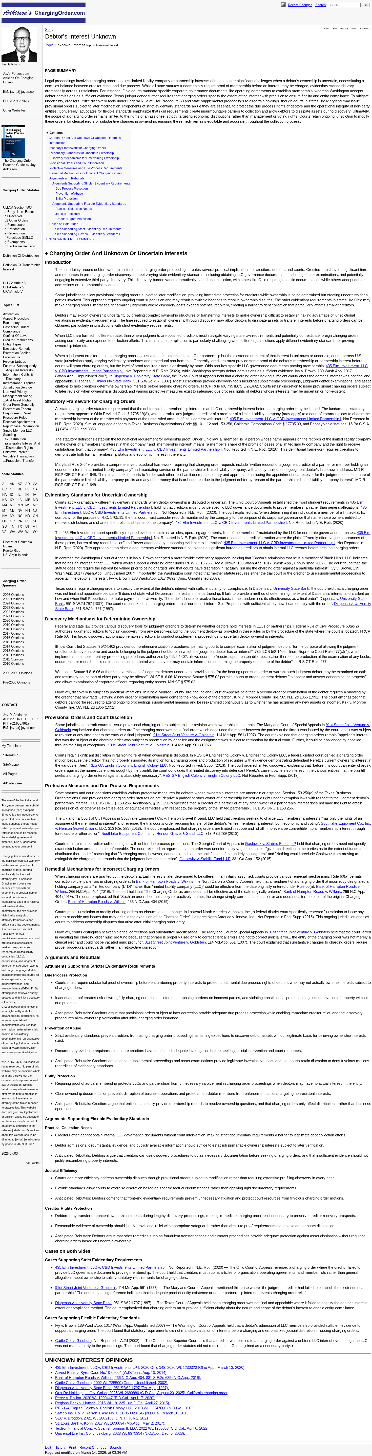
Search (320, 5)
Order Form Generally (19, 405)
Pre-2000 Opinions (16, 682)
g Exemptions (15, 242)
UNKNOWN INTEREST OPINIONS (70, 239)
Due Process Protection (71, 188)
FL (27, 489)
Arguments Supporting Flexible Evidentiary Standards (89, 204)
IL (19, 494)
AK (12, 484)
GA (35, 489)
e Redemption (15, 233)
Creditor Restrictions (18, 340)
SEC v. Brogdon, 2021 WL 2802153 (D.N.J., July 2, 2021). (103, 1418)
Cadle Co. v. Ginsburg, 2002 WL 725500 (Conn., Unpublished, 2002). (111, 1382)
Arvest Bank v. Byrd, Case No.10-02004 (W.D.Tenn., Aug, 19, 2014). (111, 1372)
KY (12, 500)
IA (34, 494)
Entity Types (12, 344)
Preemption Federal (17, 409)
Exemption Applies (16, 353)
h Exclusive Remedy (20, 246)
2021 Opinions (13, 616)
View (326, 28)
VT (35, 526)
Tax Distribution (14, 439)
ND (27, 516)
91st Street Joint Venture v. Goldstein (183, 735)
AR (27, 484)
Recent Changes (300, 5)
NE (12, 510)
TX (20, 526)
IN (27, 494)
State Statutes (13, 474)
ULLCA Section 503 (17, 207)
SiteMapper (11, 764)
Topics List (10, 305)
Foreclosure (11, 357)
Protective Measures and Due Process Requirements (85, 168)
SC (35, 521)
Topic (49, 45)
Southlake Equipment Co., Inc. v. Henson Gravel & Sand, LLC (152, 833)
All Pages (10, 774)
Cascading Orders (16, 327)
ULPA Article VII (15, 287)
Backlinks (365, 28)
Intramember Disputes (19, 383)
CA (35, 484)
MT (4, 510)
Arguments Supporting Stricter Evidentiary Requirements (91, 183)
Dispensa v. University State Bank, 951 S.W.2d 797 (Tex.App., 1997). (112, 1388)
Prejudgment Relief (17, 413)
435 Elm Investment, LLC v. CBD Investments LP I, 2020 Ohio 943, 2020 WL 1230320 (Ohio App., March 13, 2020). (150, 1367)
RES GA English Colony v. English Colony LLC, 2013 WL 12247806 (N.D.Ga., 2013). (125, 1408)
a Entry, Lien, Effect (19, 212)
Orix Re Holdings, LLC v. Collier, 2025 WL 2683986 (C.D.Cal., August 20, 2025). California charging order (141, 1393)
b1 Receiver (13, 216)
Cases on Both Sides (63, 224)
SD (4, 526)
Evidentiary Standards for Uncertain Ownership (81, 153)
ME (27, 500)
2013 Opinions (13, 651)
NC (20, 516)
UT (27, 526)
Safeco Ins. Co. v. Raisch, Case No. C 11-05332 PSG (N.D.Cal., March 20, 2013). (123, 1413)
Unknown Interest (16, 452)
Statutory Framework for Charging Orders (77, 148)
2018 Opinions (13, 629)
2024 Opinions (13, 603)
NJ (35, 510)
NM (4, 516)
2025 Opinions (13, 599)
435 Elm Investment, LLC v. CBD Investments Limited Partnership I (285, 419)
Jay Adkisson (11, 64)
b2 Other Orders (16, 220)
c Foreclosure (15, 225)
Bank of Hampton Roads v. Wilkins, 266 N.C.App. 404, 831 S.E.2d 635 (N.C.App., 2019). (128, 1377)
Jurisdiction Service (17, 387)
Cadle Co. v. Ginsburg (73, 1340)
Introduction (57, 143)
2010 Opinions (13, 664)
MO (35, 505)
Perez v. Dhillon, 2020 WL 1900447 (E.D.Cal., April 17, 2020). (105, 1398)
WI (27, 532)
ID (11, 494)
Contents (56, 133)
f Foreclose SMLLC (19, 237)
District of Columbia (17, 542)
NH (27, 510)
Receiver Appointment (19, 422)
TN (12, 526)
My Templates (12, 746)
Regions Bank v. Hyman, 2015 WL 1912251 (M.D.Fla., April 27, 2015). (112, 1403)
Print (354, 28)
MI (12, 505)
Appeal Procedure (16, 318)
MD (35, 500)
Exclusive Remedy (17, 349)
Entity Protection (66, 198)
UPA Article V (13, 291)
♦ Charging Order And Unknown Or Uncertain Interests (83, 138)
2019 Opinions (13, 625)
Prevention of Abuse (69, 193)
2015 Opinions (13, 642)
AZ (20, 484)
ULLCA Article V (15, 283)
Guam (7, 546)
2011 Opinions (13, 659)
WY (35, 532)
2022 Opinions (13, 612)
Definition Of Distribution (21, 255)
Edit (335, 28)
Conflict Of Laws (15, 336)
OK (4, 521)
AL (4, 484)
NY (12, 516)
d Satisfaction (15, 229)
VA (4, 532)
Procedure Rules (15, 417)
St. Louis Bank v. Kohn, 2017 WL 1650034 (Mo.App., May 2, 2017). (110, 1423)
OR (12, 521)
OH (35, 516)
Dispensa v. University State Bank (141, 376)
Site (48, 29)
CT (12, 489)
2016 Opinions (13, 638)
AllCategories (13, 783)
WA (12, 532)
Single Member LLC (17, 430)
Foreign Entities (14, 361)
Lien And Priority (15, 392)
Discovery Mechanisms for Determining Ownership (84, 158)
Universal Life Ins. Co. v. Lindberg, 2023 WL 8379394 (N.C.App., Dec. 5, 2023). (120, 1433)
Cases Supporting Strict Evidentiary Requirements (86, 229)
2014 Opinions (13, 646)
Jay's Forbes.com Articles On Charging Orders (18, 78)
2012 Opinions (13, 655)
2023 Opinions (13, 608)
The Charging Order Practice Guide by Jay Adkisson (19, 165)
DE (20, 489)
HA (4, 494)
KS (4, 500)
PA (20, 521)
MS (27, 505)
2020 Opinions (13, 620)
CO (4, 489)
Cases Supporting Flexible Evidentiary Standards (86, 234)
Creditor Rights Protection (73, 219)
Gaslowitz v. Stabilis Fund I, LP (270, 843)
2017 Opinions (13, 633)
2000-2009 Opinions (17, 673)
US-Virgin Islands (16, 555)
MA (4, 505)
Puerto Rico (11, 550)
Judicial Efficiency (67, 214)
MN (20, 505)
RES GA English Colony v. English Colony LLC (128, 765)
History (344, 28)
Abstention (11, 314)
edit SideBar (33, 1163)
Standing (9, 435)
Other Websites (14, 110)
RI (27, 521)
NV (20, 510)
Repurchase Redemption (21, 426)
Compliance (11, 331)
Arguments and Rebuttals (66, 178)
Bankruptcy (11, 323)
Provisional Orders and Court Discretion (76, 163)
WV (20, 532)
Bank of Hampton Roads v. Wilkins (164, 881)
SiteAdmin (10, 755)
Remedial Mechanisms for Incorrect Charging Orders (85, 173)
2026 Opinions (13, 595)
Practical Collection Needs (73, 209)
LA (20, 500)
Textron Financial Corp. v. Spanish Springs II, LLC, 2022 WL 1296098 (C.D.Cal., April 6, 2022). (132, 1428)
